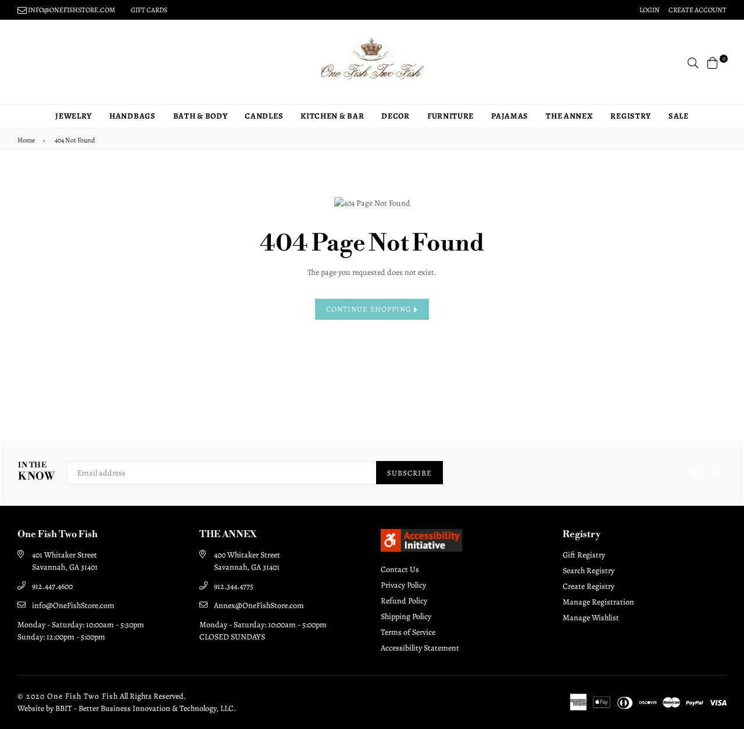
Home (26, 140)
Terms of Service (408, 632)
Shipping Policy (406, 616)
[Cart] (712, 61)
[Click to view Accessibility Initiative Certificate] (421, 549)
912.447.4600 (52, 586)
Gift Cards (149, 10)
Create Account (697, 10)
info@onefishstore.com (71, 10)
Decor (395, 116)
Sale (678, 116)
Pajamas (509, 116)
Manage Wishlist (591, 617)
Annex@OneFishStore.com (259, 605)
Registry (630, 116)
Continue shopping (370, 309)
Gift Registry (584, 554)
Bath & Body (200, 116)
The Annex (569, 116)
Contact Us (400, 569)
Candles (264, 116)
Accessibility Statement (420, 647)
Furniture (450, 116)
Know (36, 472)
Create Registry (588, 586)
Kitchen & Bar (332, 116)
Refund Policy (404, 600)
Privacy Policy (403, 585)
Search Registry (588, 570)
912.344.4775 (233, 586)
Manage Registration (598, 602)
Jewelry (73, 116)
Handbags (132, 116)
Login (649, 10)
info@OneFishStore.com (73, 605)
